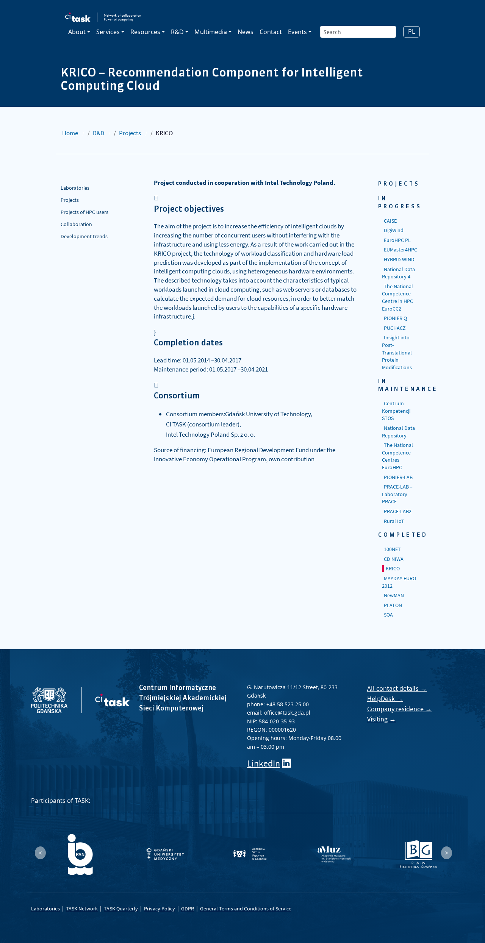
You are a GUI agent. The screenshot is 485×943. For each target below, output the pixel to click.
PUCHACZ (395, 328)
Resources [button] (145, 32)
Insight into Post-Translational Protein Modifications (397, 352)
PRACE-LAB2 (397, 511)
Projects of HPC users (84, 212)
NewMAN (394, 595)
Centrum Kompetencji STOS (396, 411)
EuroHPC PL (397, 240)
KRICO (393, 568)
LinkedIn (263, 763)
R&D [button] (177, 32)
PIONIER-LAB (398, 477)
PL (411, 31)
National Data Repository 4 (398, 273)
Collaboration (76, 224)
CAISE (390, 220)
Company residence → (399, 708)
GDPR (187, 908)
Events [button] (297, 32)
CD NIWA (394, 559)
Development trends (84, 236)
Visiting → (381, 719)
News (245, 32)
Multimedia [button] (210, 32)
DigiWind (394, 230)
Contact (271, 32)
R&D (98, 133)
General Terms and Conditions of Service (245, 908)
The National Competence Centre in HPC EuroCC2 (397, 297)
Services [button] (108, 32)
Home (70, 133)
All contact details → (397, 688)
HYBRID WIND (399, 259)
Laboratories (75, 187)
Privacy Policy (159, 908)
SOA (388, 614)
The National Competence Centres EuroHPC (397, 456)
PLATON (393, 605)
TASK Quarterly (121, 908)
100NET (392, 549)
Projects (130, 133)
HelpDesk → (385, 698)
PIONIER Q (395, 318)
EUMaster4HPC (400, 249)
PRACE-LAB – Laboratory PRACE (397, 494)
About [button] (77, 32)
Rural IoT (394, 521)
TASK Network (82, 908)
